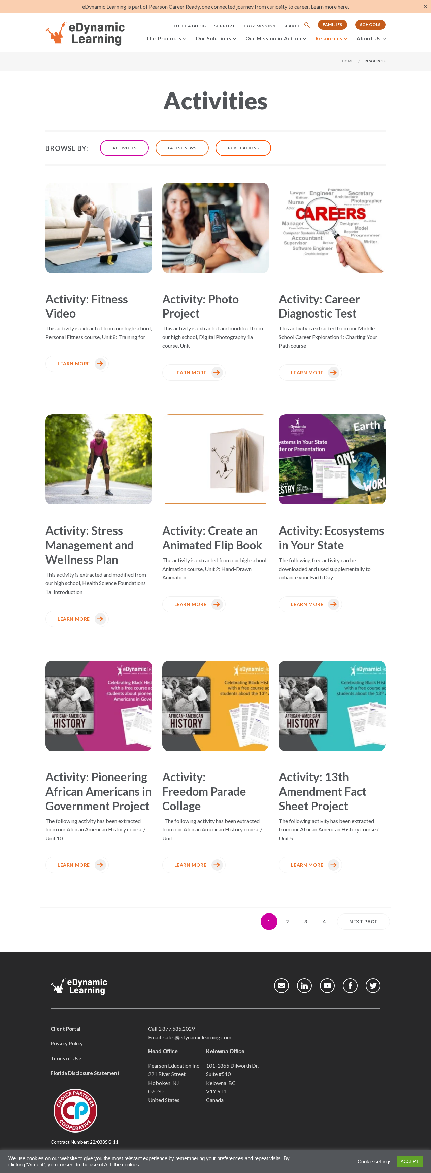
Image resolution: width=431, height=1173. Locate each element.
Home (347, 61)
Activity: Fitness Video (86, 306)
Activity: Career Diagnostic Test (319, 306)
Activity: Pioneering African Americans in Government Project (98, 791)
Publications (243, 148)
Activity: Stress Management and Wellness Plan (89, 544)
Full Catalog (190, 26)
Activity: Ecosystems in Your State (331, 537)
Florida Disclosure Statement (85, 1073)
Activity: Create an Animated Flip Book (212, 537)
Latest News (182, 148)
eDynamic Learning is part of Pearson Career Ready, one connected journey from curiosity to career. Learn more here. (215, 6)
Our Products (164, 38)
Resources (329, 38)
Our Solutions (213, 38)
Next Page (363, 921)
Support (224, 26)
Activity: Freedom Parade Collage (204, 791)
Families (332, 24)
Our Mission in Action (273, 38)
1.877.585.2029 (259, 26)
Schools (370, 24)
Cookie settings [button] (375, 1161)
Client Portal (65, 1029)
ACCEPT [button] (410, 1161)
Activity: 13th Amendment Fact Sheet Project (322, 791)
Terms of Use (66, 1058)
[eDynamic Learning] (93, 34)
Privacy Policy (67, 1043)
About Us (369, 38)
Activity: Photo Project (200, 306)
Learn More (74, 363)
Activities (124, 148)
